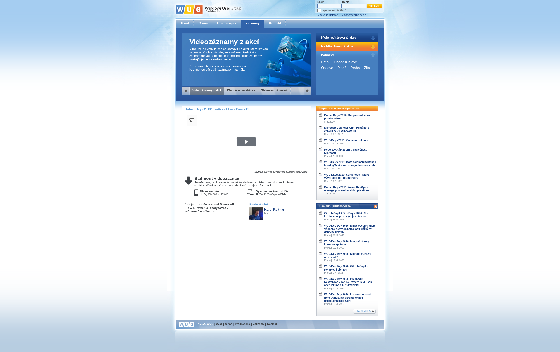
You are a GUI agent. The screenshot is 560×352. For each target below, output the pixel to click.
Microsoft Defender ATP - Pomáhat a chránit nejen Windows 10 (346, 129)
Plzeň (341, 68)
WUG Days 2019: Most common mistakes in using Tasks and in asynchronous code (350, 164)
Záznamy (252, 23)
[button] (246, 142)
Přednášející (226, 23)
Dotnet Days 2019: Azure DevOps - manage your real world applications (346, 189)
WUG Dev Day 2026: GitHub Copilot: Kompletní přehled (346, 268)
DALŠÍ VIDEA (364, 311)
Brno (325, 62)
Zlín (367, 68)
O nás (203, 23)
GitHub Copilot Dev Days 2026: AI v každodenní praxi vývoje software (346, 215)
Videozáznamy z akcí (206, 90)
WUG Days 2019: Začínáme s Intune (346, 140)
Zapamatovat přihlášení (334, 10)
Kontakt (275, 23)
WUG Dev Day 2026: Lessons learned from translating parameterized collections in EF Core (347, 297)
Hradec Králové (345, 62)
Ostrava (327, 68)
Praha (355, 68)
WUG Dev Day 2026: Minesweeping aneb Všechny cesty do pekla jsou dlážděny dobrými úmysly (349, 229)
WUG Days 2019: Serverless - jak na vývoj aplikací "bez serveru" (346, 176)
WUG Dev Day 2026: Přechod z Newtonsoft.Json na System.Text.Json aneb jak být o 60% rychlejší (348, 282)
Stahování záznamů (274, 90)
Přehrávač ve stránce (241, 90)
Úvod (185, 23)
